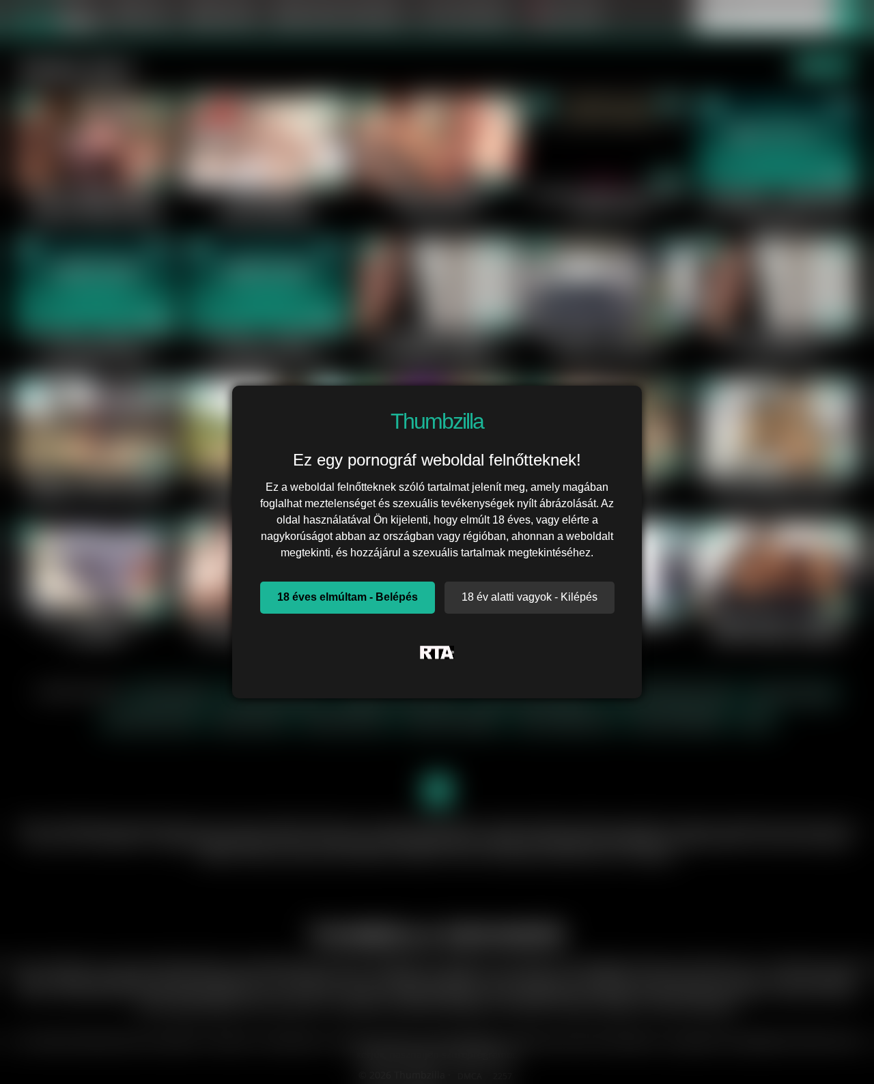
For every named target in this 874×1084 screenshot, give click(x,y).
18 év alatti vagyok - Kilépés (529, 597)
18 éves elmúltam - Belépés (347, 597)
